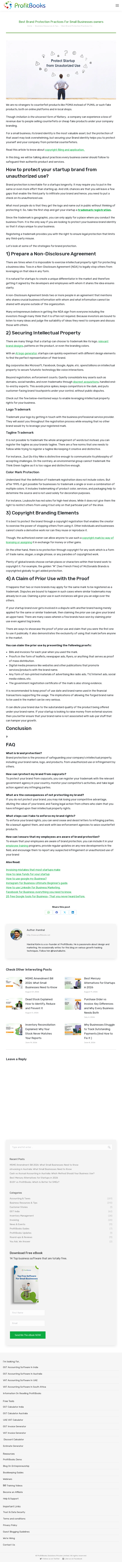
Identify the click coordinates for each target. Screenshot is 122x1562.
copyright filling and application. (65, 149)
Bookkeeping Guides (13, 1472)
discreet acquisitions (86, 381)
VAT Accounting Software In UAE (20, 1380)
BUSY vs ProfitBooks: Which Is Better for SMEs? (34, 1182)
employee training (17, 845)
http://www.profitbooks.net (38, 935)
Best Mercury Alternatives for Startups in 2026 (99, 983)
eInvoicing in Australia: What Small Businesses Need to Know (41, 1169)
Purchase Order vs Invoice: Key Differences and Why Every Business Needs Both (99, 1006)
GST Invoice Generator (14, 1426)
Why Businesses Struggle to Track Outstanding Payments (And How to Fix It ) (99, 1031)
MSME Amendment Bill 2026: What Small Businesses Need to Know (41, 983)
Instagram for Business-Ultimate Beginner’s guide (36, 883)
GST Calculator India (13, 1407)
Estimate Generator (13, 1446)
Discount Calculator (13, 1439)
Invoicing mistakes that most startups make (33, 869)
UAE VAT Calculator (13, 1420)
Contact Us (9, 1544)
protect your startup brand (54, 169)
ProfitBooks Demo (12, 1459)
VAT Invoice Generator (14, 1433)
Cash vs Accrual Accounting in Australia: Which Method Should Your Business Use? (52, 1173)
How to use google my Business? (26, 878)
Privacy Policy (10, 1525)
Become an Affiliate (13, 1492)
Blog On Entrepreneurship (16, 1466)
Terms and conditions (14, 1518)
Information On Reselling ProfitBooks (22, 1393)
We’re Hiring (9, 1538)
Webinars (7, 1479)
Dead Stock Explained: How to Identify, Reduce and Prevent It (40, 1004)
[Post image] (14, 983)
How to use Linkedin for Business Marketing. (33, 887)
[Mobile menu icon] (117, 5)
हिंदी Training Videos (12, 1485)
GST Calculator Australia (15, 1413)
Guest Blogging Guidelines (16, 1531)
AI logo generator (26, 353)
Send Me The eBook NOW (28, 1335)
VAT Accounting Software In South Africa (24, 1387)
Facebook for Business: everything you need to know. (39, 892)
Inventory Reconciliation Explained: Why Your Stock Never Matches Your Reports (40, 1031)
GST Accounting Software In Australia (22, 1373)
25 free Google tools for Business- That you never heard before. (45, 896)
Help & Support (11, 1498)
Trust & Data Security (14, 1512)
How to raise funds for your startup (28, 874)
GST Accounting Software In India (20, 1367)
